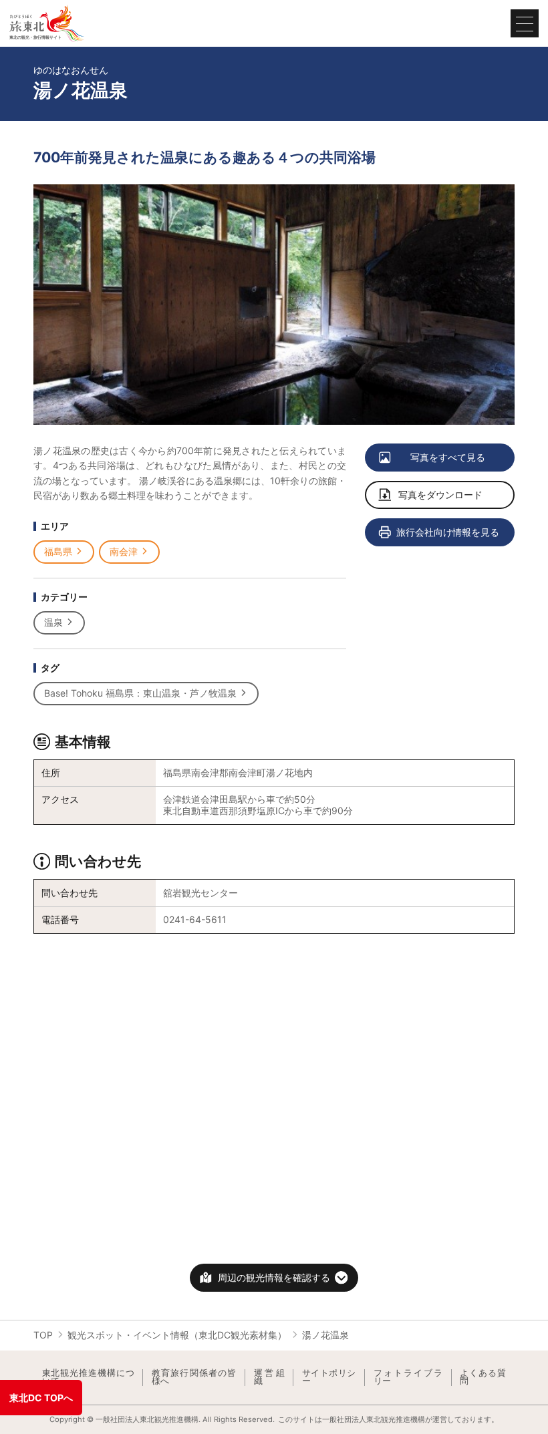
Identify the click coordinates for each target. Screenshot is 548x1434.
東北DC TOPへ (41, 1397)
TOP (43, 1334)
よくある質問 (483, 1377)
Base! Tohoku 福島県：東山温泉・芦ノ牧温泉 (140, 693)
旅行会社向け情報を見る (447, 532)
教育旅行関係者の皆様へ (194, 1377)
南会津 (124, 551)
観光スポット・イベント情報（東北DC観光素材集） (177, 1334)
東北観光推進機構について (88, 1377)
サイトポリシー (329, 1377)
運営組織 (269, 1377)
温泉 (53, 622)
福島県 (58, 551)
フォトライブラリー (408, 1377)
